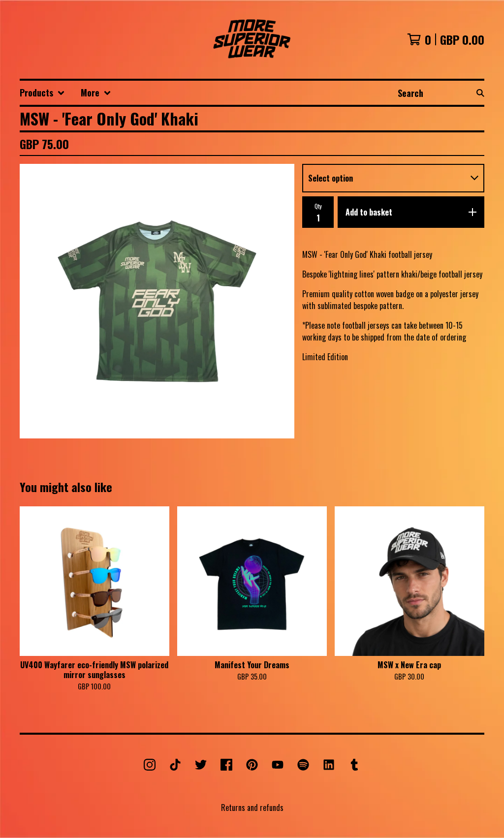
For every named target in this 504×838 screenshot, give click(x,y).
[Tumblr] (354, 764)
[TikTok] (175, 764)
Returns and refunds (252, 807)
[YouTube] (277, 764)
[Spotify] (303, 764)
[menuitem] (42, 93)
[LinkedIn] (328, 764)
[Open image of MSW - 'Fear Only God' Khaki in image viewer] (157, 301)
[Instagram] (149, 764)
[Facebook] (226, 764)
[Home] (252, 39)
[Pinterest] (252, 764)
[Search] (480, 93)
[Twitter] (200, 764)
